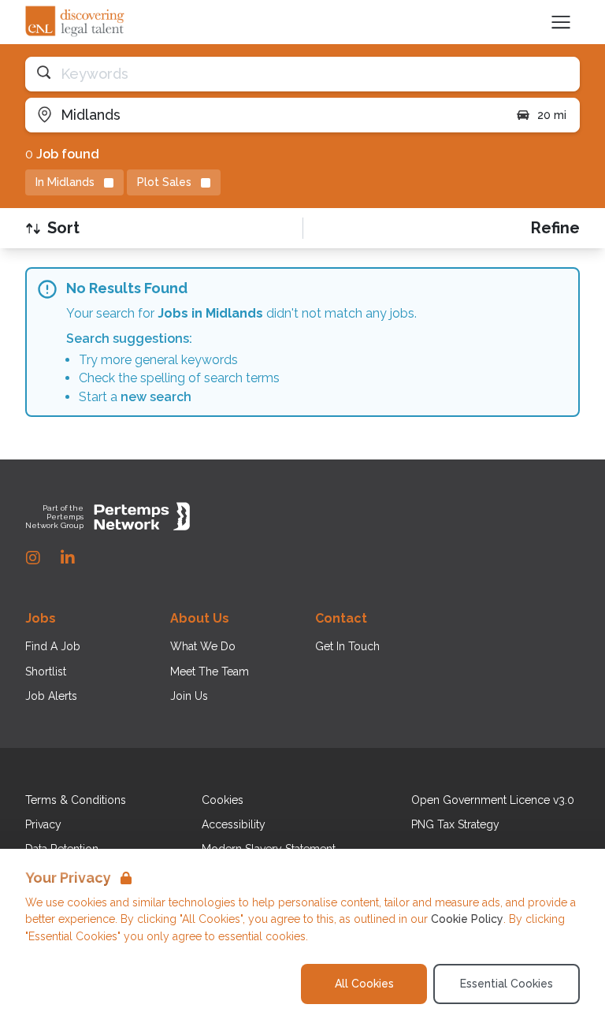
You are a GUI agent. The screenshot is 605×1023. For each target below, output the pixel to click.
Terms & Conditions (75, 800)
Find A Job (52, 646)
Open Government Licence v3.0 (492, 800)
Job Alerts (51, 696)
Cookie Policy (467, 919)
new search (156, 396)
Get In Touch (347, 646)
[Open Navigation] (561, 22)
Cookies (222, 800)
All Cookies (364, 983)
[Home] (75, 22)
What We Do (203, 646)
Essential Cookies (506, 983)
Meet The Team (209, 671)
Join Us (189, 696)
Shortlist (45, 671)
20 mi (551, 115)
